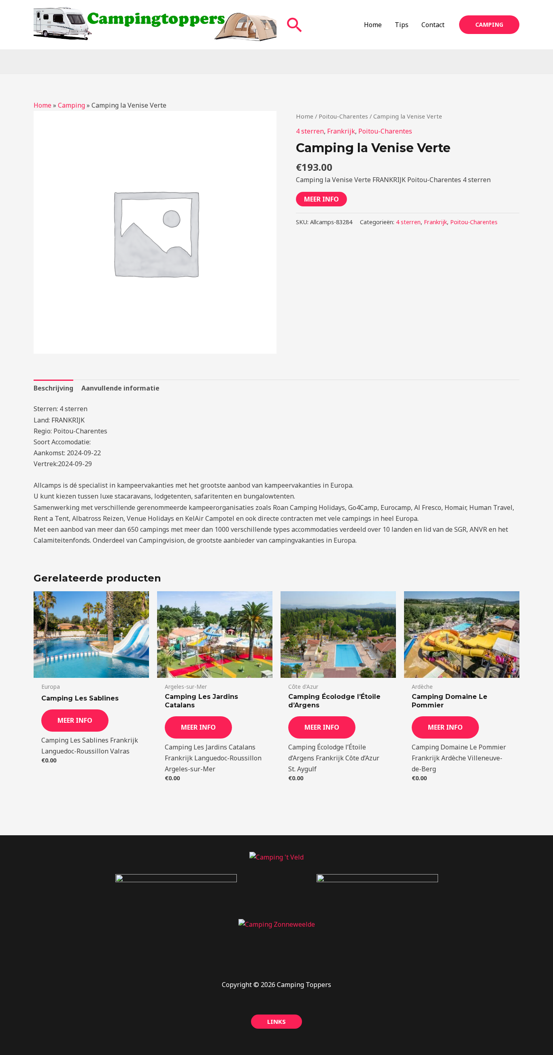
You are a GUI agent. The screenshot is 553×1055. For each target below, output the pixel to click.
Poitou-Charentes (343, 116)
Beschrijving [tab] (53, 388)
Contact (433, 24)
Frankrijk (341, 131)
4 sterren (310, 131)
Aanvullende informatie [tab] (120, 388)
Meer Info (321, 199)
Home (373, 24)
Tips (401, 24)
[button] (295, 25)
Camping (71, 105)
